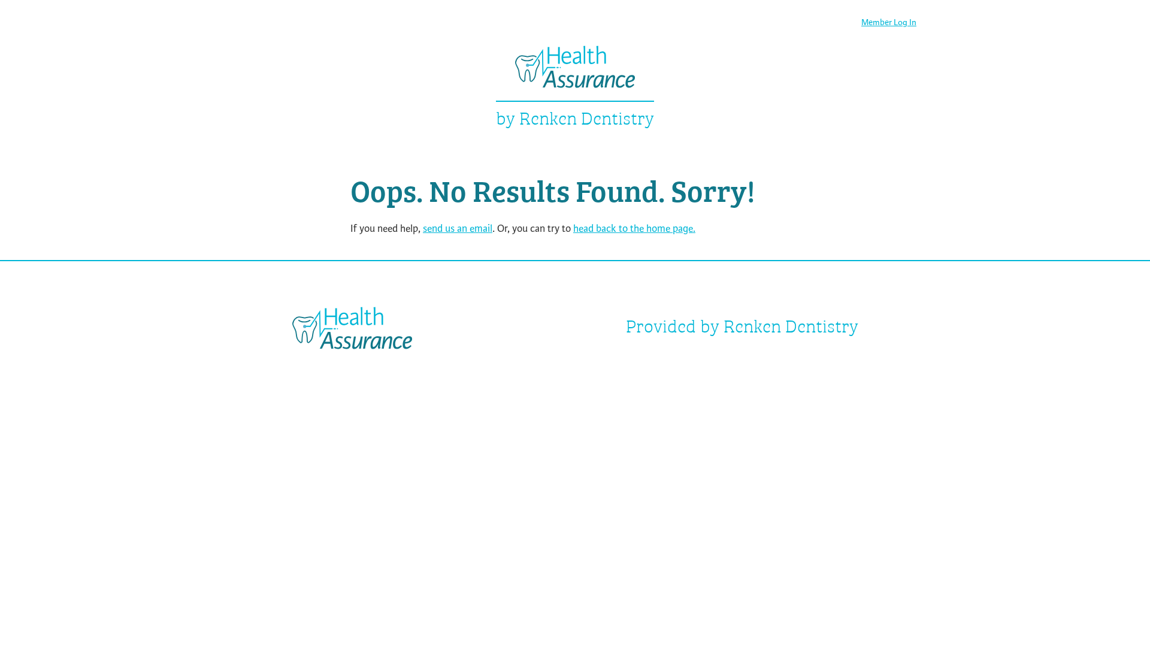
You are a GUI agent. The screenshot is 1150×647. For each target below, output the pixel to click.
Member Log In (888, 22)
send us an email (457, 228)
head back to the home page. (634, 228)
